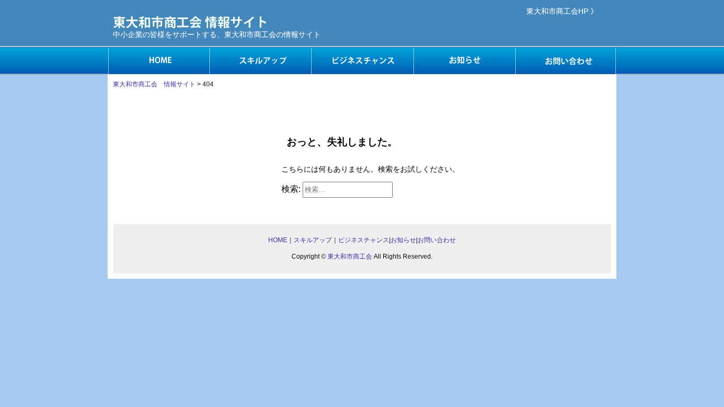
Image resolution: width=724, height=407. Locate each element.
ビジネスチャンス (362, 61)
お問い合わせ (565, 61)
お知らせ (464, 61)
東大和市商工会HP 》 (562, 11)
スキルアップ (260, 61)
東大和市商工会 (350, 256)
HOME (158, 61)
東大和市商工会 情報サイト (154, 84)
